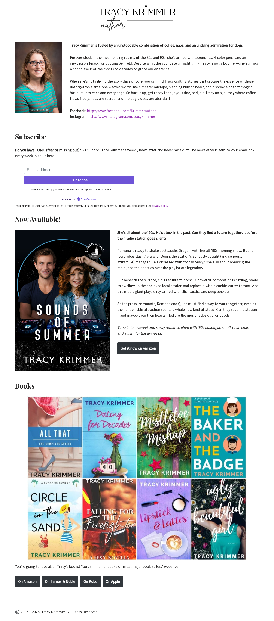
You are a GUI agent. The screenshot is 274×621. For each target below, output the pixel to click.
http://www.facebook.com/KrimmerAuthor (121, 110)
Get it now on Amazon (138, 348)
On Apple (113, 581)
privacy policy (160, 206)
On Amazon (27, 581)
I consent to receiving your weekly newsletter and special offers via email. (69, 189)
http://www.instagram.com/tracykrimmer (121, 116)
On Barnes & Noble (60, 581)
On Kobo (90, 581)
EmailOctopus (88, 199)
